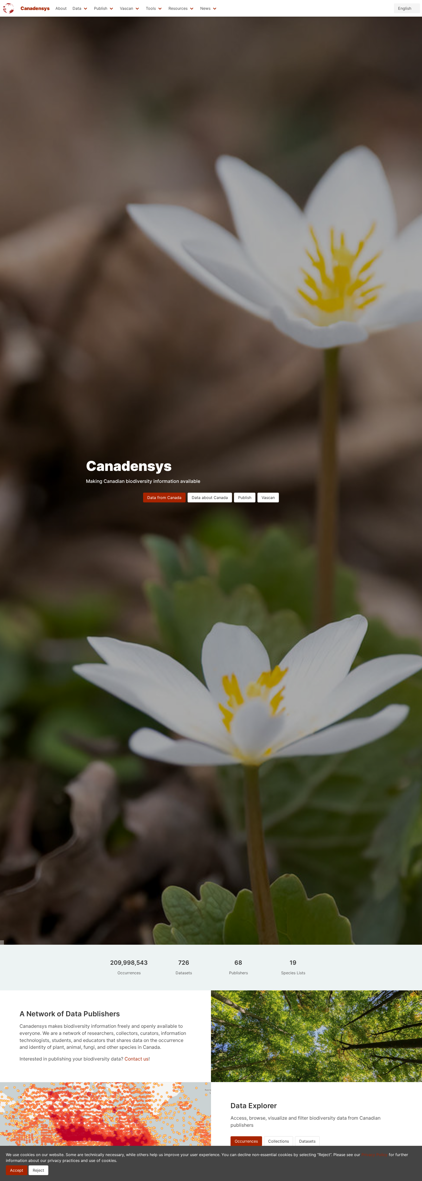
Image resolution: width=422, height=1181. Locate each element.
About (61, 8)
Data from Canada (164, 497)
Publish (244, 497)
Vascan (268, 497)
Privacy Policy (374, 1154)
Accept (16, 1170)
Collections (278, 1141)
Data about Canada (210, 497)
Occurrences (246, 1141)
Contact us (136, 1059)
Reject (38, 1170)
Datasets (307, 1141)
